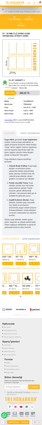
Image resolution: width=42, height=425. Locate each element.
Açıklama (9, 133)
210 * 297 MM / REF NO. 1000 (7, 256)
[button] (20, 296)
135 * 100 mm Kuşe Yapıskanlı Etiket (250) (5, 286)
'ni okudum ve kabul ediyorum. (23, 393)
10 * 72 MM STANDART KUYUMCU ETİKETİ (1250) (20, 256)
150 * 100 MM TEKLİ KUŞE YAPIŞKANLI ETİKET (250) (32, 286)
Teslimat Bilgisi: (8, 120)
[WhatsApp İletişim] (4, 415)
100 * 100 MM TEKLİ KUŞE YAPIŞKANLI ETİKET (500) (34, 256)
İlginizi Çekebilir (11, 239)
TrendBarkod (28, 101)
